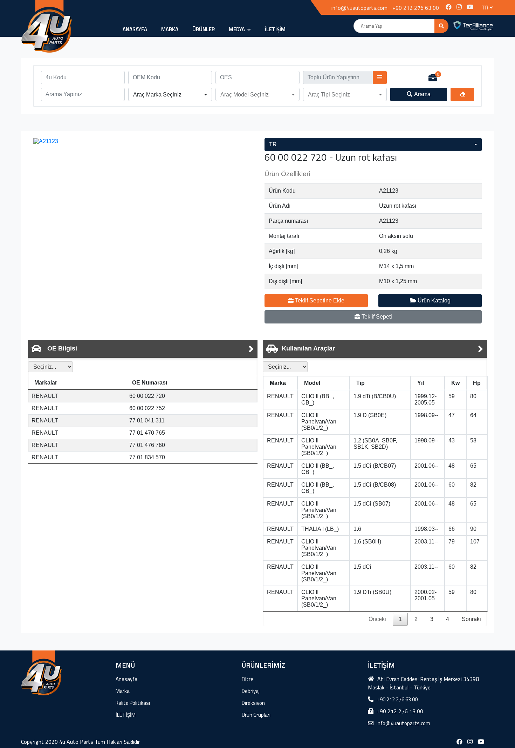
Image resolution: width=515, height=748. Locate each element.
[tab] (143, 349)
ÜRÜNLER (203, 29)
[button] (170, 94)
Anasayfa (135, 29)
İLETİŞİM (275, 29)
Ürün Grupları (256, 715)
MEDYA (237, 29)
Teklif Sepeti (376, 317)
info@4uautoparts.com (359, 8)
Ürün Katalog (433, 300)
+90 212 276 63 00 (415, 8)
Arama (422, 94)
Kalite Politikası (133, 703)
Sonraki (471, 619)
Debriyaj (251, 691)
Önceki (377, 619)
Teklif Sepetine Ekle (319, 300)
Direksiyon (253, 703)
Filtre (247, 679)
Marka (169, 29)
